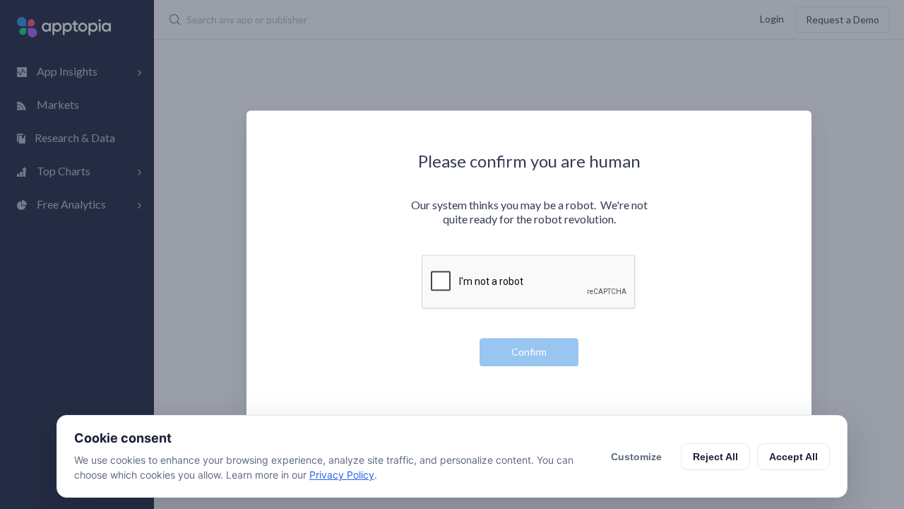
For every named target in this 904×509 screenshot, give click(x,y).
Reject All (715, 456)
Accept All (793, 456)
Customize (636, 456)
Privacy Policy (341, 475)
